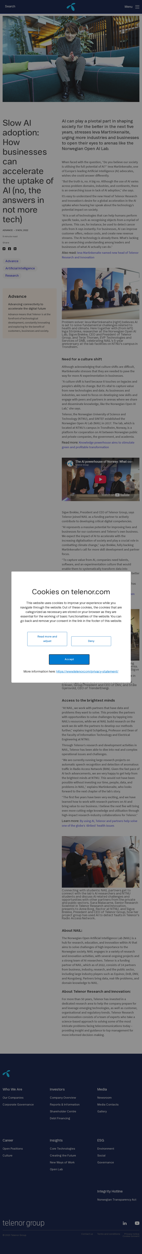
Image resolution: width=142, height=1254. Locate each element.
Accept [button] (69, 659)
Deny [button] (91, 641)
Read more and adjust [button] (47, 639)
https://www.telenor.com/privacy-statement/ (87, 671)
